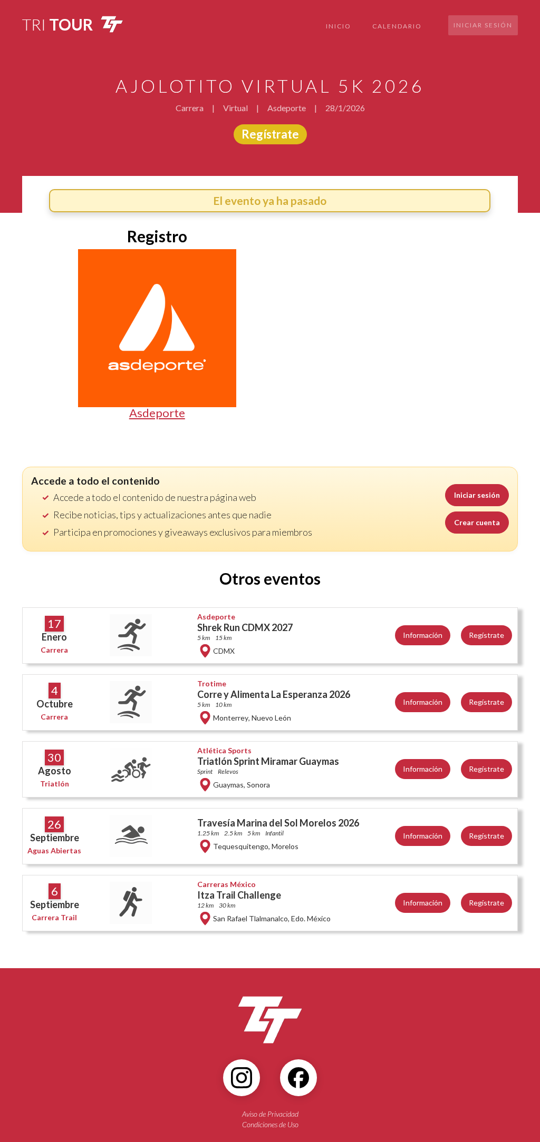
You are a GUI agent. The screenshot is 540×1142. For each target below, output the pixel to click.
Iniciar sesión (483, 25)
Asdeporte (157, 413)
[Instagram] (241, 1077)
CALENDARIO (397, 26)
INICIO (338, 26)
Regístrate (270, 134)
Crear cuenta (477, 522)
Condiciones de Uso (270, 1124)
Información (422, 635)
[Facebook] (298, 1077)
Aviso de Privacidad (270, 1113)
